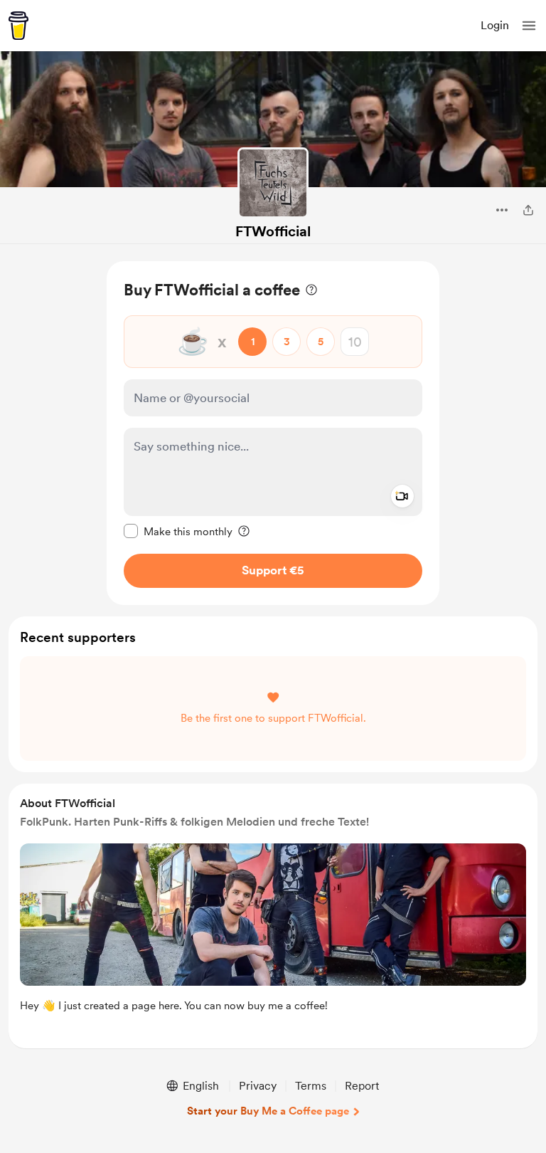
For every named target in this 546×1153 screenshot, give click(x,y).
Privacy (258, 1086)
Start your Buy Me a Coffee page (268, 1111)
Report (362, 1086)
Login (495, 25)
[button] (528, 25)
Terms (310, 1086)
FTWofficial (273, 231)
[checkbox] (178, 531)
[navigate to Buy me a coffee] (18, 25)
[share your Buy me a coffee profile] (528, 210)
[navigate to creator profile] (273, 183)
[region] (273, 433)
